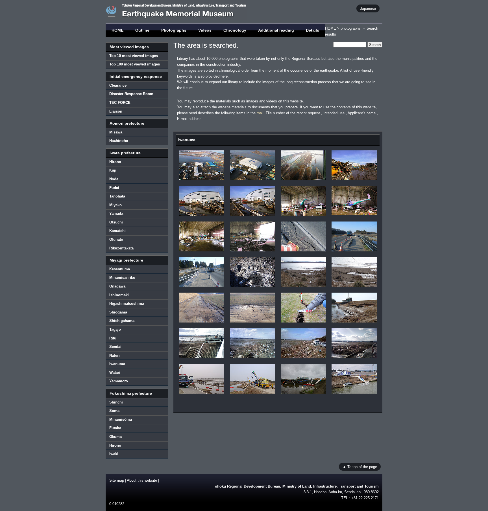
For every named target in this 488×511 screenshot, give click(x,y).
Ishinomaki (119, 295)
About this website (142, 480)
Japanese (368, 8)
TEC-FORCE (119, 102)
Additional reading (276, 30)
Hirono (115, 162)
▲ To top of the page (360, 467)
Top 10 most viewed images (133, 56)
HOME (117, 30)
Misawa (115, 132)
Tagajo (115, 329)
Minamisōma (120, 419)
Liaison (115, 111)
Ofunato (116, 239)
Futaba (115, 428)
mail (260, 113)
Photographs (173, 30)
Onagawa (117, 286)
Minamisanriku (122, 277)
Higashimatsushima (126, 303)
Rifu (112, 338)
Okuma (115, 437)
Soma (114, 411)
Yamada (116, 213)
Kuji (112, 170)
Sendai (115, 347)
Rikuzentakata (121, 248)
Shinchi (116, 402)
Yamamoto (118, 381)
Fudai (114, 188)
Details (312, 30)
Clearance (118, 85)
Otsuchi (116, 222)
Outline (142, 30)
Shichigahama (121, 321)
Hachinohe (118, 141)
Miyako (115, 205)
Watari (114, 372)
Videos (205, 30)
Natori (114, 355)
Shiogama (118, 312)
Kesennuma (119, 269)
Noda (113, 179)
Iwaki (113, 454)
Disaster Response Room (131, 94)
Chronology (234, 30)
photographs (351, 28)
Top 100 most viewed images (134, 64)
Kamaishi (117, 231)
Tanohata (117, 196)
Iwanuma (117, 364)
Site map (116, 480)
